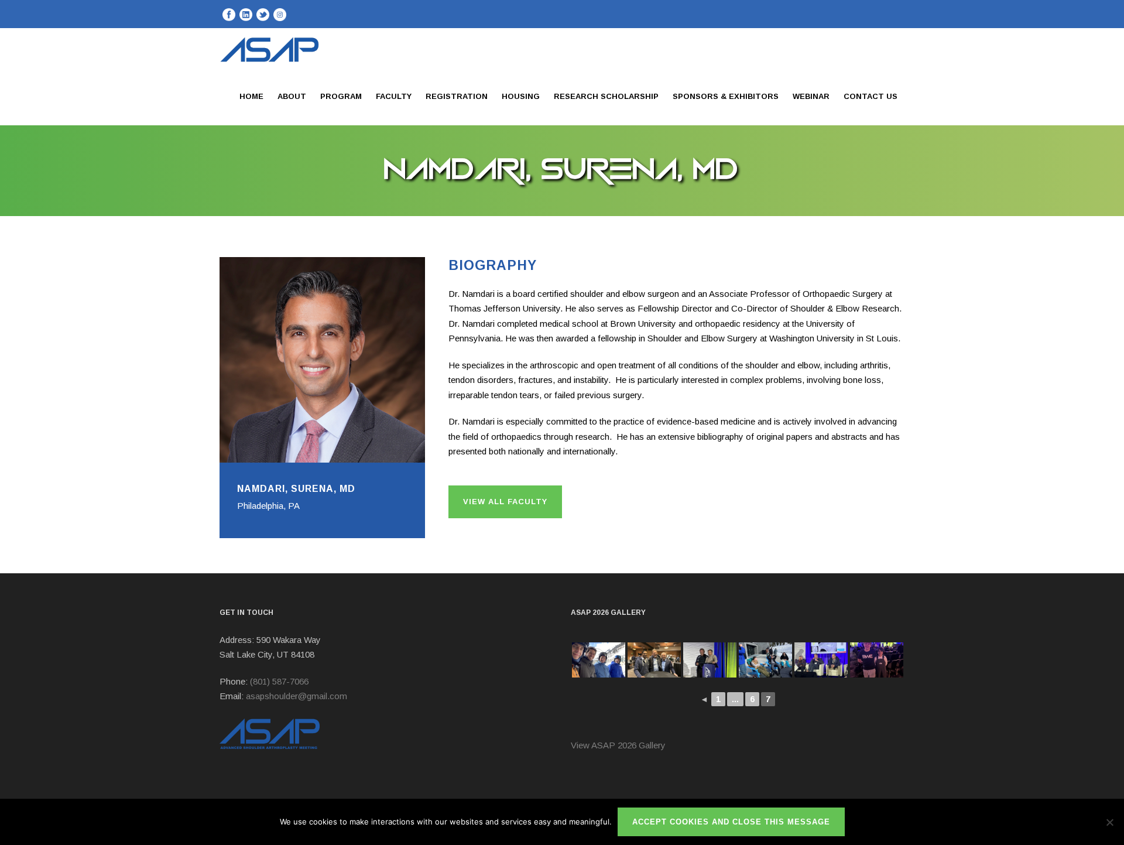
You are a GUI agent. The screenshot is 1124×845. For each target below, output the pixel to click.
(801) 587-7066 (279, 681)
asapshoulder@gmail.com (296, 696)
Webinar (811, 96)
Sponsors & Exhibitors (726, 96)
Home (251, 96)
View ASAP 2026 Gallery (618, 745)
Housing (521, 96)
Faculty (394, 96)
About (291, 96)
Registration (457, 96)
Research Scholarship (606, 96)
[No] (1109, 822)
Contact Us (870, 96)
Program (341, 96)
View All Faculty (505, 501)
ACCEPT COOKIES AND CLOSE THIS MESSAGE (731, 821)
